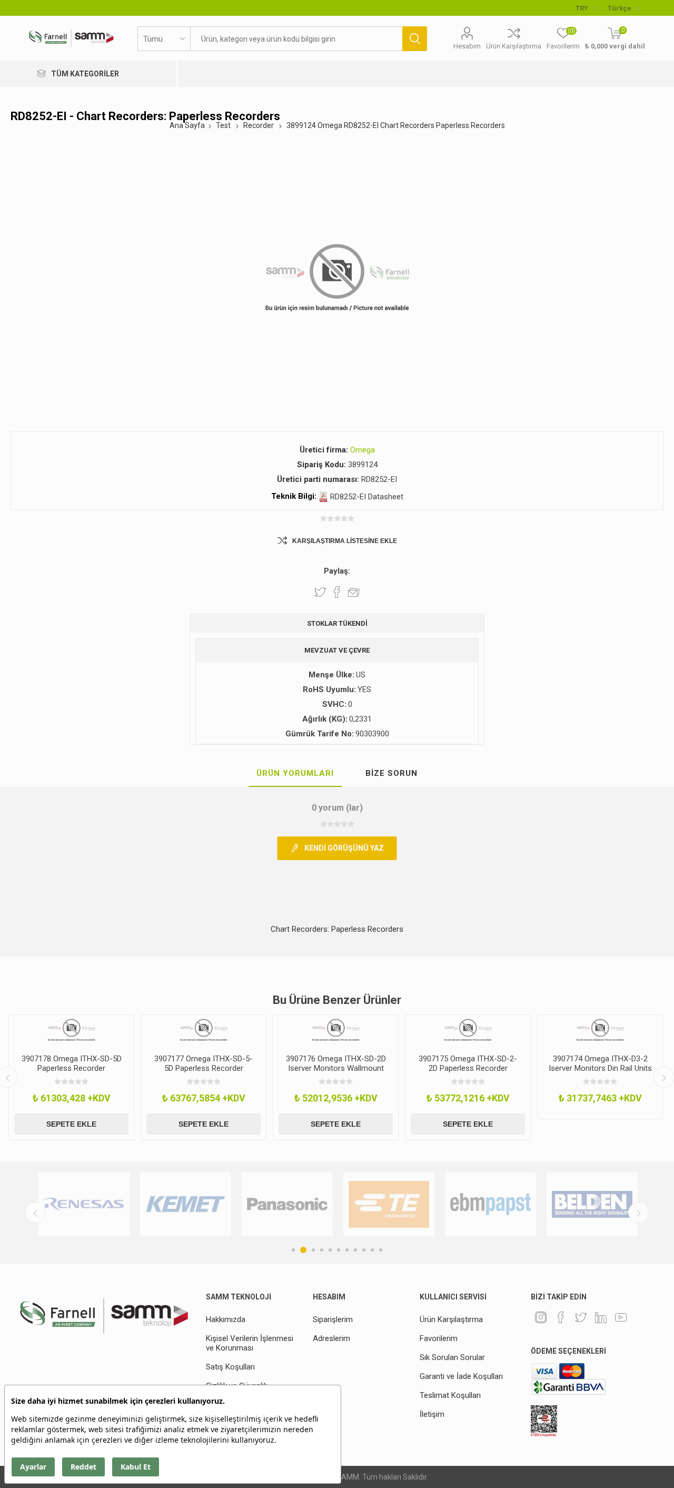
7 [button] (347, 1250)
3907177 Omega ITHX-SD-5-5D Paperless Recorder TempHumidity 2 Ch (203, 1068)
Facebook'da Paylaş (337, 592)
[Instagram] (540, 1317)
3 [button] (313, 1250)
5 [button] (330, 1250)
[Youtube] (620, 1317)
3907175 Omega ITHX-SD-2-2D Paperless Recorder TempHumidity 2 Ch (468, 1068)
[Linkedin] (600, 1317)
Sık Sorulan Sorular (452, 1357)
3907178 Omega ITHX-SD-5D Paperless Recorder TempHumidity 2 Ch (72, 1068)
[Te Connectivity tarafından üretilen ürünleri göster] (389, 1204)
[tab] (295, 774)
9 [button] (363, 1250)
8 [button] (355, 1250)
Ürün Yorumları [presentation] (295, 773)
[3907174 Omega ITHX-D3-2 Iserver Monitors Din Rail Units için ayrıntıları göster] (600, 1030)
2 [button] (303, 1250)
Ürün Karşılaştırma (513, 46)
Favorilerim (439, 1338)
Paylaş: (337, 571)
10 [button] (372, 1250)
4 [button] (321, 1250)
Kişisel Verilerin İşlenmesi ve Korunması (249, 1343)
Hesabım (467, 46)
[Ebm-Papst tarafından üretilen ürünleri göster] (490, 1204)
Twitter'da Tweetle (320, 592)
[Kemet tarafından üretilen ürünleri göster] (185, 1204)
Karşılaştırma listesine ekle (344, 541)
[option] (71, 1077)
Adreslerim (331, 1338)
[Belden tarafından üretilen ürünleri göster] (592, 1204)
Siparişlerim (333, 1319)
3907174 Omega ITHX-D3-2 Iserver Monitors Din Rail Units (600, 1063)
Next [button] (638, 1212)
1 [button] (293, 1250)
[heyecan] (580, 1317)
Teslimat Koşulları (450, 1395)
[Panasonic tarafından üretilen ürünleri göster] (287, 1204)
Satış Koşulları (230, 1367)
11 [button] (380, 1250)
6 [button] (338, 1250)
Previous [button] (35, 1212)
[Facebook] (560, 1317)
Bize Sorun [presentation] (391, 773)
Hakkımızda (225, 1319)
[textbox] (296, 38)
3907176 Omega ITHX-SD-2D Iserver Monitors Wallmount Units (336, 1068)
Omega (362, 450)
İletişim (432, 1414)
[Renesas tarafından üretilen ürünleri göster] (84, 1204)
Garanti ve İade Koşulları (461, 1376)
